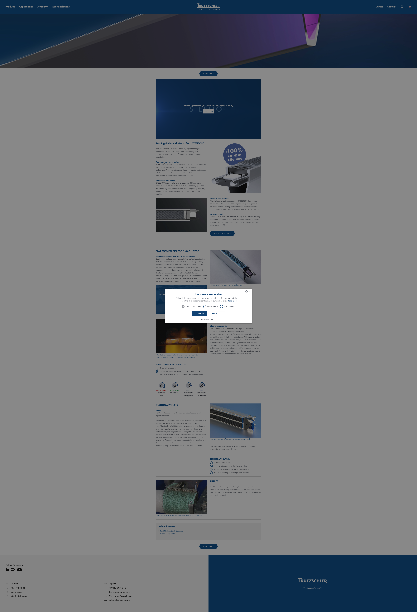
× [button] (249, 291)
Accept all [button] (200, 314)
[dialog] (208, 306)
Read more (232, 301)
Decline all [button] (216, 314)
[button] (208, 319)
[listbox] (246, 291)
